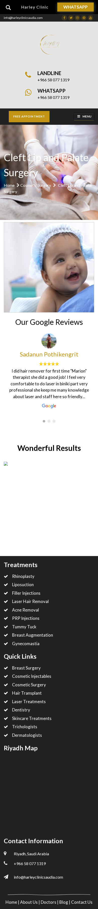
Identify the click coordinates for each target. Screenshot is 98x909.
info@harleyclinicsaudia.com (23, 18)
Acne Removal (25, 610)
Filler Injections (26, 593)
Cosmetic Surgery (35, 185)
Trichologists (24, 726)
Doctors (49, 902)
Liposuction (23, 584)
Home (9, 185)
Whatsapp (75, 7)
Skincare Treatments (32, 718)
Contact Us (81, 902)
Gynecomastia (25, 643)
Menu (86, 116)
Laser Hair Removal (30, 601)
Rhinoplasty (23, 576)
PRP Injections (25, 618)
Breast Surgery (26, 668)
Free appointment (29, 116)
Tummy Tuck (24, 626)
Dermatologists (27, 735)
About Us (29, 902)
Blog (64, 902)
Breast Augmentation (32, 635)
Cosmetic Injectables (31, 676)
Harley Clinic (35, 7)
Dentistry (21, 709)
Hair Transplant (27, 693)
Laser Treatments (29, 701)
